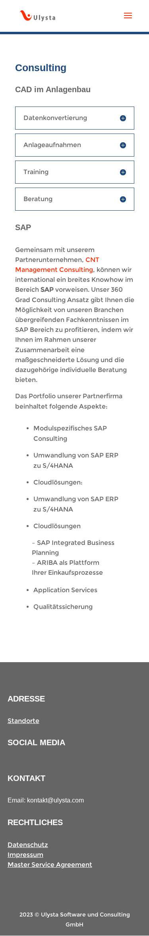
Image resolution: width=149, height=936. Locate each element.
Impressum (25, 854)
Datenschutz (28, 845)
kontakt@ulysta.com (55, 800)
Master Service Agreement (50, 864)
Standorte (23, 721)
